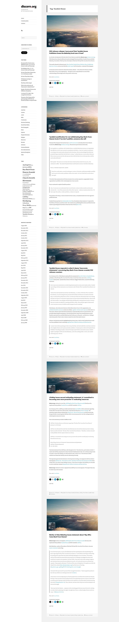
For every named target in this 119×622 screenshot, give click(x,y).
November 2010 (24, 290)
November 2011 (24, 283)
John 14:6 (78, 204)
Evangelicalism (26, 187)
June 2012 (23, 265)
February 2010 (24, 305)
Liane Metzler (56, 77)
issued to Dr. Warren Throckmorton (76, 412)
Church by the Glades (26, 175)
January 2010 (24, 307)
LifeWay (25, 196)
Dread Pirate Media (25, 125)
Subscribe (24, 52)
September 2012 (24, 260)
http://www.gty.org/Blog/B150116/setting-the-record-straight (65, 567)
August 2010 (24, 297)
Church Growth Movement (29, 179)
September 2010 (24, 295)
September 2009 (24, 312)
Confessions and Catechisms (27, 184)
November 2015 (24, 230)
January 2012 (24, 278)
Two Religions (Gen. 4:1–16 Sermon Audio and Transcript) (27, 69)
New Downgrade (24, 127)
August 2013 (24, 250)
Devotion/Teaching (25, 122)
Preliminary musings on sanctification (26, 79)
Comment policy (24, 21)
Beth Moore (25, 167)
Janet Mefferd (78, 409)
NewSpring (27, 200)
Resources (23, 140)
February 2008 (24, 320)
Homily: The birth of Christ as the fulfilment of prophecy (28, 90)
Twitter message (84, 410)
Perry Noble (27, 205)
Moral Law (33, 198)
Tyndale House (27, 214)
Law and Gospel (26, 195)
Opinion (23, 132)
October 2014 (24, 238)
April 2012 (23, 270)
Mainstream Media (27, 198)
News (22, 130)
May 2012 (23, 268)
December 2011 (24, 280)
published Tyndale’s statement (56, 310)
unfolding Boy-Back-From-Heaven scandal (75, 403)
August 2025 (24, 225)
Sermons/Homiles (25, 147)
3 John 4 (74, 572)
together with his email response (79, 310)
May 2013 (23, 255)
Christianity (23, 120)
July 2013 (23, 253)
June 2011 (23, 285)
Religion (23, 137)
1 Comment (52, 494)
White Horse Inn (25, 216)
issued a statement (53, 548)
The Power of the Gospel (26, 83)
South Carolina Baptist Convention (28, 209)
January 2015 (24, 235)
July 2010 (23, 300)
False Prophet (27, 191)
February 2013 (24, 258)
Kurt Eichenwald (27, 193)
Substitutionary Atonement (27, 210)
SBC (30, 207)
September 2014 (24, 240)
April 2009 (23, 315)
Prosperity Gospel (33, 205)
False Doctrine (26, 189)
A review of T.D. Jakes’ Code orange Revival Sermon (27, 94)
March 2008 (23, 317)
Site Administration (25, 149)
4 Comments (85, 227)
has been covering (91, 57)
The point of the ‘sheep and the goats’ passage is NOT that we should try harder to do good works (28, 98)
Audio (22, 115)
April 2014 (23, 243)
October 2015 (24, 233)
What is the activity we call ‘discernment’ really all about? (27, 86)
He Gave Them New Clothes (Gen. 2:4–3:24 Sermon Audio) (28, 73)
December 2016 (24, 228)
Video (22, 154)
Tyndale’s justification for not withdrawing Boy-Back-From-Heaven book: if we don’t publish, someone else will (70, 138)
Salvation (23, 145)
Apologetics (27, 164)
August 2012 (24, 263)
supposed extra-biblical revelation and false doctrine (79, 322)
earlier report (71, 66)
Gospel (33, 191)
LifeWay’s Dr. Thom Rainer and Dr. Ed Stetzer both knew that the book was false (73, 460)
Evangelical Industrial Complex (27, 185)
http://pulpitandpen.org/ (66, 565)
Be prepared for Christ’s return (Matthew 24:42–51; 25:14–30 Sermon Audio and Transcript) (28, 64)
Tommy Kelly (30, 212)
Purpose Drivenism (25, 135)
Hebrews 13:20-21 (59, 592)
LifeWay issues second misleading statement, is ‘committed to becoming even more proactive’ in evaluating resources (71, 398)
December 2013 (24, 248)
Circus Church (25, 182)
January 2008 (24, 322)
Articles (23, 112)
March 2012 (23, 273)
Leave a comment (85, 96)
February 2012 (24, 275)
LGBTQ (31, 194)
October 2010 (24, 292)
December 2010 (24, 288)
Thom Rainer (25, 212)
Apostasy (23, 110)
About (22, 18)
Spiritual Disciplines (25, 152)
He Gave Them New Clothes (27, 76)
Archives (23, 23)
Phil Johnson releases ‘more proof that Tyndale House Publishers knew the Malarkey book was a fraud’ (68, 52)
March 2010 (23, 302)
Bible (22, 117)
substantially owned (67, 201)
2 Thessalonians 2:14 (60, 582)
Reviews (23, 142)
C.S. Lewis (24, 174)
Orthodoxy (26, 203)
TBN (31, 210)
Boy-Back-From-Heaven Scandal (29, 170)
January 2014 (24, 245)
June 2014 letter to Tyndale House (86, 276)
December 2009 (24, 310)
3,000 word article (73, 143)
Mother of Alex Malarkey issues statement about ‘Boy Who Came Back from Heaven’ (70, 536)
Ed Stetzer (33, 184)
